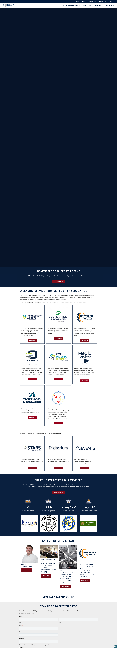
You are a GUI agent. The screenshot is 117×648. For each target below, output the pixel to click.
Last (60, 622)
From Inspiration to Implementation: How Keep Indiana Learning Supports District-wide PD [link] (49, 566)
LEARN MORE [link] (58, 281)
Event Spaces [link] (98, 5)
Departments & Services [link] (72, 5)
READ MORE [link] (26, 570)
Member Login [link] (92, 1)
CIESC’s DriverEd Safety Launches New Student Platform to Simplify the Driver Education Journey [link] (87, 570)
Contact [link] (84, 1)
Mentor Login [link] (102, 1)
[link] (115, 646)
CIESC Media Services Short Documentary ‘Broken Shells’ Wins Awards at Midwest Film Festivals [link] (67, 576)
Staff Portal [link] (111, 1)
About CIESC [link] (87, 5)
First (20, 622)
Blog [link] (78, 1)
